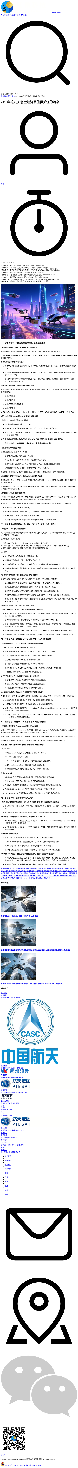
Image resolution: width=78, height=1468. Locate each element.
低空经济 (4, 868)
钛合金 (14, 878)
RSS (6, 1194)
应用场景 (59, 868)
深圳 (74, 868)
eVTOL (9, 868)
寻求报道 (23, 15)
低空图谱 (10, 15)
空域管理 (50, 868)
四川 (44, 871)
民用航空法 (72, 876)
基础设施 (33, 868)
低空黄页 (17, 15)
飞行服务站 (56, 876)
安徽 (13, 873)
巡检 (2, 871)
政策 (54, 868)
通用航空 (40, 871)
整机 (30, 871)
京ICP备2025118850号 (33, 1465)
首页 (2, 15)
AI (34, 878)
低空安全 (38, 873)
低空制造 (69, 873)
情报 (7, 876)
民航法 (41, 878)
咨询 (64, 873)
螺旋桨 (22, 876)
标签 (6, 1190)
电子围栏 (9, 878)
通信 (67, 868)
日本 (50, 876)
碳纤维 (17, 876)
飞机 (71, 868)
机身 (33, 873)
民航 (28, 868)
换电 (37, 878)
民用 (19, 868)
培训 (15, 871)
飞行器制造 (58, 873)
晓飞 (2, 184)
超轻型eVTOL (22, 878)
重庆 (69, 871)
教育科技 (8, 1165)
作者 (6, 1186)
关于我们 (8, 1156)
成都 (23, 873)
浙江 (54, 871)
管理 (25, 868)
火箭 (66, 876)
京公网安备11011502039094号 (15, 1465)
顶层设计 (28, 876)
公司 (6, 1181)
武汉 (13, 876)
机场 (22, 868)
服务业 (74, 873)
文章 (13, 96)
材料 (12, 871)
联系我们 (8, 1160)
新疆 (10, 876)
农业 (9, 871)
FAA (51, 878)
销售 (26, 873)
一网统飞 (30, 878)
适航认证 (18, 873)
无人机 (14, 868)
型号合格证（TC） (41, 876)
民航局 (58, 871)
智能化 (34, 871)
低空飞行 (43, 868)
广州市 (3, 876)
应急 (45, 878)
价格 (49, 873)
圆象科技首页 (6, 96)
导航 (51, 871)
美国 (48, 871)
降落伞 (3, 878)
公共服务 (44, 873)
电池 (18, 871)
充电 (48, 878)
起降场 (4, 873)
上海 (22, 871)
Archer (62, 876)
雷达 (30, 873)
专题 (5, 15)
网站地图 (8, 1169)
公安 (52, 873)
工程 (5, 871)
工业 (64, 868)
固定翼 (9, 873)
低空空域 (64, 871)
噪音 (33, 876)
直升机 (26, 871)
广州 (38, 868)
